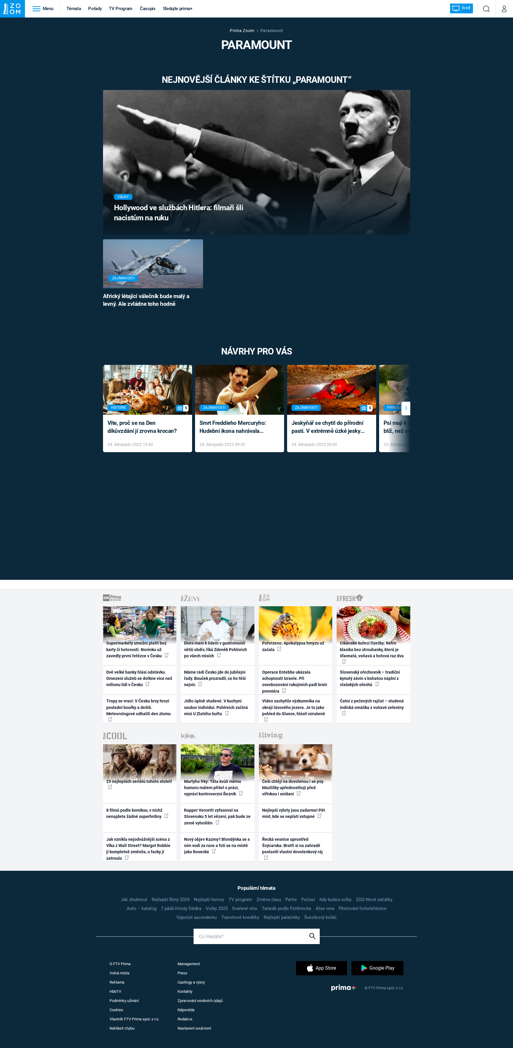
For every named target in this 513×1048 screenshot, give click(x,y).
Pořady (95, 8)
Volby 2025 (217, 908)
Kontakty (185, 991)
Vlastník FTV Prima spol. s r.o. (134, 1019)
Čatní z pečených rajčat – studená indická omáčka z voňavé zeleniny (372, 704)
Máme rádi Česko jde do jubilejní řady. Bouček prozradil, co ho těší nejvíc (215, 678)
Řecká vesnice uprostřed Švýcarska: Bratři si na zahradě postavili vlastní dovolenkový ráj (292, 845)
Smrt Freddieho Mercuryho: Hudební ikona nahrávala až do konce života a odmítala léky (235, 427)
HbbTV (115, 991)
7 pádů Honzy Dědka (181, 908)
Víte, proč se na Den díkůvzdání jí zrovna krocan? (142, 427)
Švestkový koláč (320, 917)
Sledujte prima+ (177, 8)
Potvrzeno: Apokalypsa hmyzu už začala (293, 646)
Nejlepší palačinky (282, 917)
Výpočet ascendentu (196, 917)
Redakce (185, 1019)
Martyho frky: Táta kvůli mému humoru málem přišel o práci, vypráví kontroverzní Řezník (212, 788)
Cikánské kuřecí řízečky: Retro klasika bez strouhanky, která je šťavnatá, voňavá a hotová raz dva (372, 649)
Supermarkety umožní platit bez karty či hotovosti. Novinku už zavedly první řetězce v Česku (136, 649)
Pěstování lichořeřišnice (363, 908)
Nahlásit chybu (122, 1028)
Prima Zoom (242, 30)
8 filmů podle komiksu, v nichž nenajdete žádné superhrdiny (134, 813)
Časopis (148, 8)
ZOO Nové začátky (374, 899)
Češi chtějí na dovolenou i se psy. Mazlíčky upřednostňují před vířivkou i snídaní (293, 788)
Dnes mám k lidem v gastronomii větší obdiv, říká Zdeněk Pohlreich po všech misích (215, 649)
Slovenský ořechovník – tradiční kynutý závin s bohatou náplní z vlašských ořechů (370, 678)
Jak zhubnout (134, 899)
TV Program (120, 8)
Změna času (268, 899)
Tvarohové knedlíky (240, 917)
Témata (73, 8)
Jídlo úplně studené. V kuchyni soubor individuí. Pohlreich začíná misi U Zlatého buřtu (216, 707)
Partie (291, 899)
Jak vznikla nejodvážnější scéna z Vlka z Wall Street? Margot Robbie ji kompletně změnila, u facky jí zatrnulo (138, 849)
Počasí (308, 899)
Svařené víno (244, 908)
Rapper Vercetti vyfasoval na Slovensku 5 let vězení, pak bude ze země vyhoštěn (217, 816)
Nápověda (186, 1010)
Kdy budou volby (335, 899)
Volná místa (119, 973)
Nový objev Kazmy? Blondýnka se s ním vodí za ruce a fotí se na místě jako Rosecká (217, 845)
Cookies (116, 1010)
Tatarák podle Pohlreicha (286, 908)
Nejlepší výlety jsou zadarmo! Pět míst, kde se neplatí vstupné (293, 813)
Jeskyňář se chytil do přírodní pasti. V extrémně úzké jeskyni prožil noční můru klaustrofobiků (328, 427)
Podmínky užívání (124, 1000)
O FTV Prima (120, 964)
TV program (240, 899)
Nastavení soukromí (194, 1028)
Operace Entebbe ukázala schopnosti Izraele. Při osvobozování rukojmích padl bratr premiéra (294, 682)
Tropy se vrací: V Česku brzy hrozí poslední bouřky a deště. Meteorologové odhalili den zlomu (138, 707)
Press (182, 973)
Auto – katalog (141, 908)
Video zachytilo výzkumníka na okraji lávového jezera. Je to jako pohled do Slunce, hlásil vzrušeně (293, 707)
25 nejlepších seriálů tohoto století (139, 781)
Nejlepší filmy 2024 (170, 899)
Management (189, 964)
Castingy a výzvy (191, 982)
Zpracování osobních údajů (200, 1000)
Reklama (117, 982)
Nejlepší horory (209, 899)
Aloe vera (325, 908)
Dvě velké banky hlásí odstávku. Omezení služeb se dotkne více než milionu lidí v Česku (139, 678)
